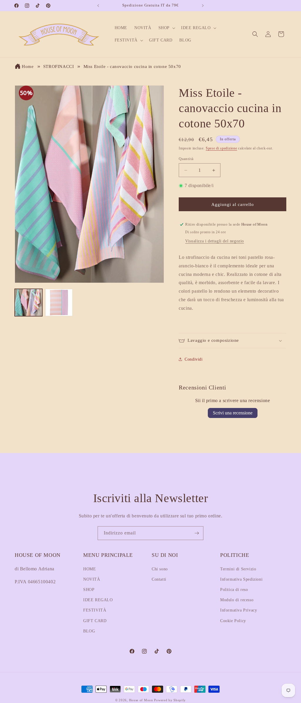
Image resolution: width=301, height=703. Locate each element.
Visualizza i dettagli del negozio (214, 241)
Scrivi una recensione (232, 412)
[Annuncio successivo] (202, 5)
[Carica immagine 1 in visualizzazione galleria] (28, 302)
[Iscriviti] (196, 533)
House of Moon (141, 700)
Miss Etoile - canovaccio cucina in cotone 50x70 (132, 66)
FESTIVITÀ (94, 610)
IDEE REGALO (98, 600)
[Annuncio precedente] (98, 5)
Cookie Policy (233, 621)
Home (28, 66)
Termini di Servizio (238, 569)
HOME (89, 569)
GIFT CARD (94, 621)
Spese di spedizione (221, 148)
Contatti (159, 579)
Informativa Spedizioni (241, 579)
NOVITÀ (91, 579)
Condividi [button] (194, 359)
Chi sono (160, 569)
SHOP (88, 589)
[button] (166, 28)
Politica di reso (234, 589)
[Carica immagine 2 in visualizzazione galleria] (59, 302)
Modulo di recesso (236, 600)
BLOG (89, 631)
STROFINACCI (58, 66)
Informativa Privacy (238, 610)
